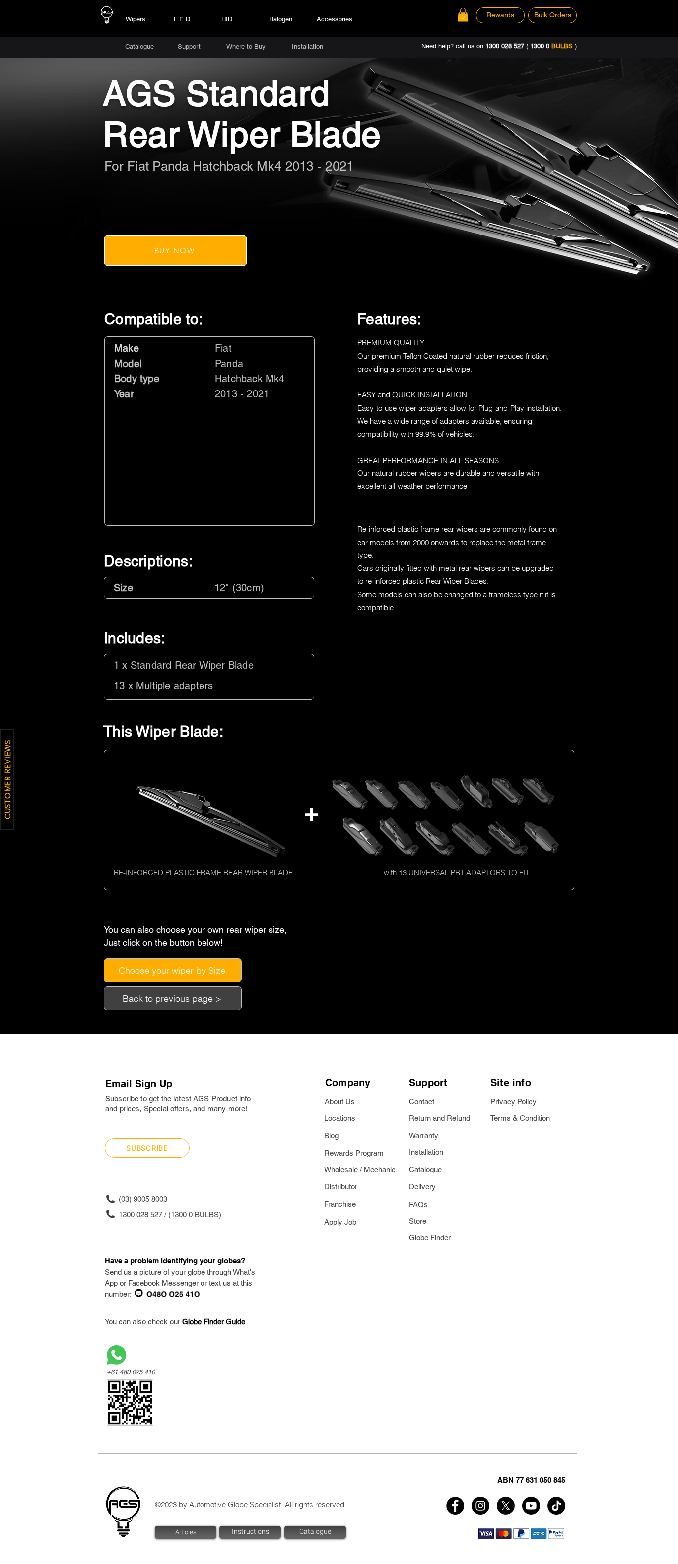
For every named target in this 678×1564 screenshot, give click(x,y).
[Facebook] (455, 1506)
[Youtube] (531, 1506)
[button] (463, 14)
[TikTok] (556, 1506)
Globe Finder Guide (213, 1321)
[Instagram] (480, 1506)
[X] (506, 1506)
